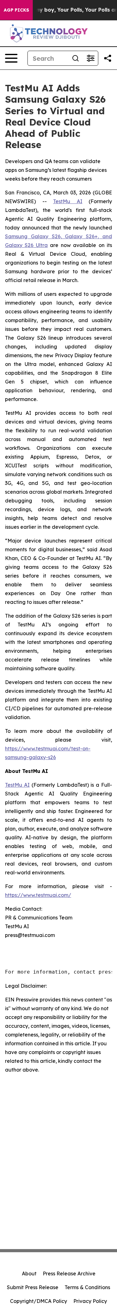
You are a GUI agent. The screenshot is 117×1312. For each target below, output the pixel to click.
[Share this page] (107, 58)
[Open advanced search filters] (90, 58)
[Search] (75, 58)
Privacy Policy (90, 1301)
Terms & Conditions (87, 1287)
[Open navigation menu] (11, 58)
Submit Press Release (32, 1287)
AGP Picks (16, 10)
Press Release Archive (69, 1273)
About (29, 1273)
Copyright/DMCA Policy (38, 1301)
